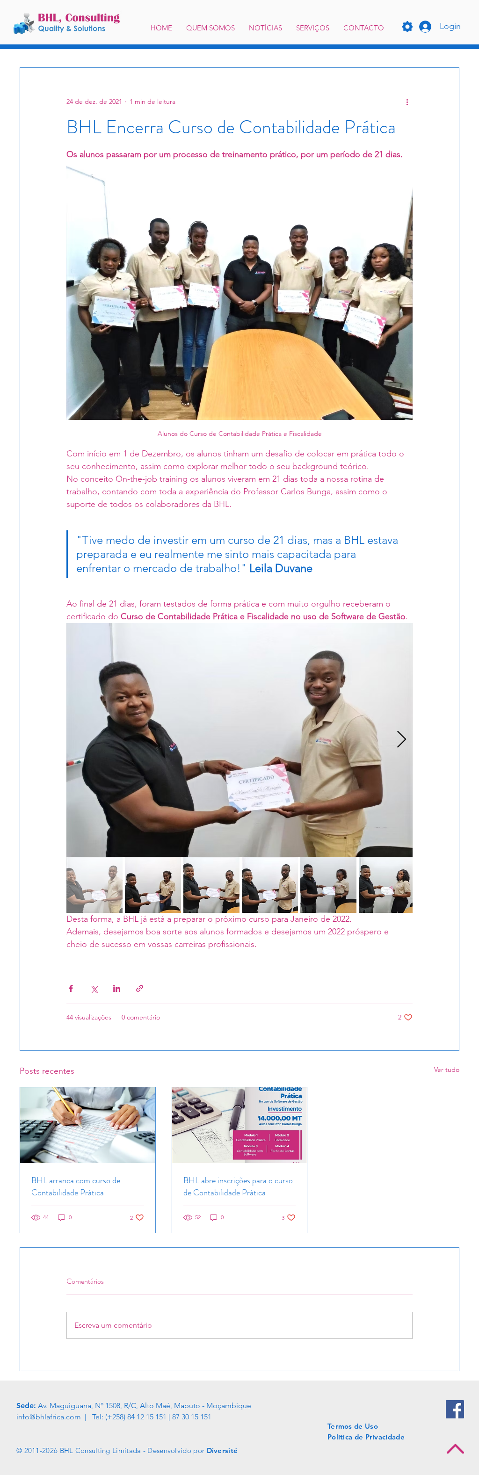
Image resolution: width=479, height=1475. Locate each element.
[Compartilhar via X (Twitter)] (93, 988)
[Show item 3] (211, 885)
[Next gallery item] (401, 739)
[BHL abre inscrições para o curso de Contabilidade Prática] (239, 1125)
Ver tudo (446, 1069)
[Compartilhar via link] (139, 988)
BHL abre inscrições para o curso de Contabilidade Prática (238, 1186)
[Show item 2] (153, 885)
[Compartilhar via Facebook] (70, 988)
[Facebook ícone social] (455, 1409)
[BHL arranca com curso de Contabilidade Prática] (87, 1125)
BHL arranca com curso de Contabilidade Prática (75, 1186)
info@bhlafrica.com (48, 1416)
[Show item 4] (270, 885)
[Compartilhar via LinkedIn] (116, 988)
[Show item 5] (328, 885)
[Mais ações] (407, 101)
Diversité (222, 1450)
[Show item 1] (94, 885)
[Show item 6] (387, 885)
